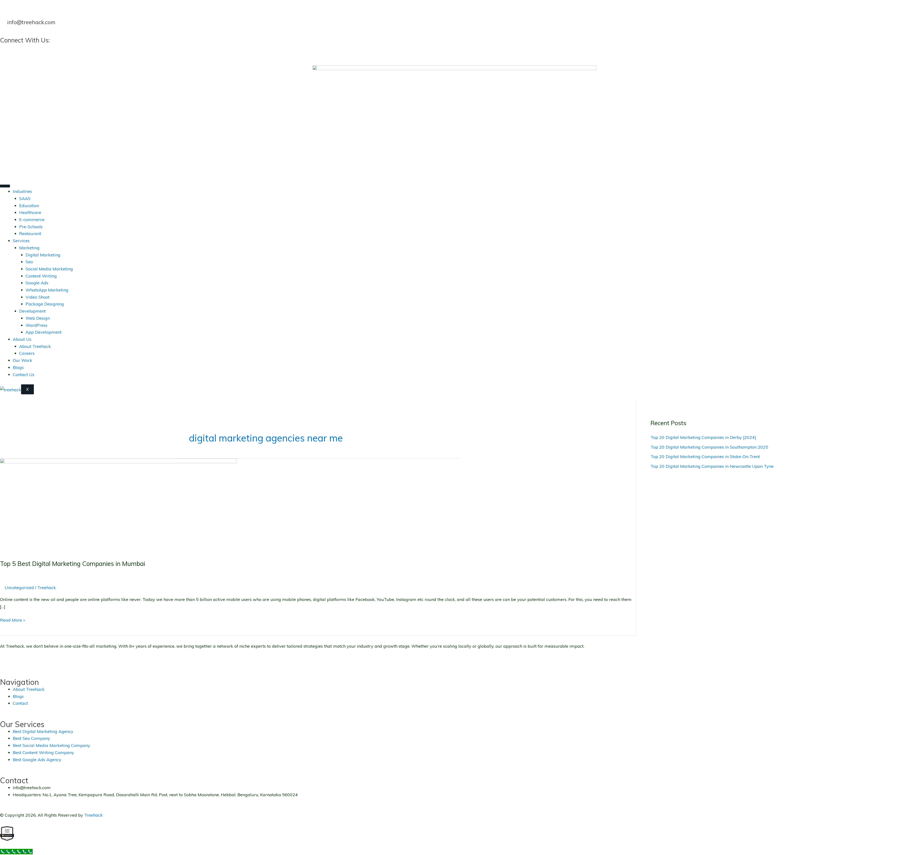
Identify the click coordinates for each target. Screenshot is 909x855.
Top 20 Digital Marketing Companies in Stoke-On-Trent (705, 456)
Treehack (93, 815)
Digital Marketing (43, 255)
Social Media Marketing (49, 269)
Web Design (38, 318)
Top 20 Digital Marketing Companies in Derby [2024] (703, 437)
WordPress (36, 325)
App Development (44, 332)
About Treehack (35, 346)
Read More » (12, 620)
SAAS (25, 198)
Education (29, 205)
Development (32, 311)
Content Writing (41, 276)
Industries (22, 191)
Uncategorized (19, 587)
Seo (29, 261)
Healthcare (30, 212)
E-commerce (32, 219)
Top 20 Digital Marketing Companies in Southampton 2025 (709, 447)
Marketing (29, 247)
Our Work (22, 360)
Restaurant (30, 233)
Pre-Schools (31, 226)
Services (21, 240)
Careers (27, 353)
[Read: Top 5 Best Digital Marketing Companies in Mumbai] (118, 505)
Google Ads (37, 283)
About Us (22, 339)
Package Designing (45, 304)
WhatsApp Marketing (47, 290)
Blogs (18, 367)
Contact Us (23, 374)
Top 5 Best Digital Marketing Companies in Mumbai (72, 564)
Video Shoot (37, 297)
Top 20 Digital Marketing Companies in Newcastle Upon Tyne (712, 466)
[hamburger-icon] (5, 186)
